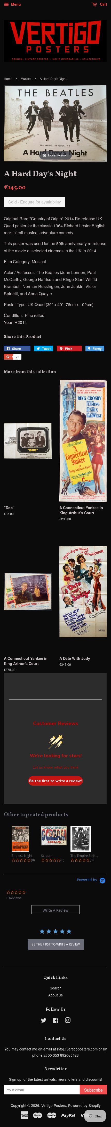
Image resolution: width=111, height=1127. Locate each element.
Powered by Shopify (84, 1105)
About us (55, 994)
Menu (15, 4)
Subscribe (93, 1090)
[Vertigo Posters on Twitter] (43, 1021)
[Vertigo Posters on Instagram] (67, 1021)
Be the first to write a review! (55, 780)
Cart (103, 4)
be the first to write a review (55, 944)
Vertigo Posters (53, 1105)
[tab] (55, 909)
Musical (26, 78)
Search (55, 987)
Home (8, 78)
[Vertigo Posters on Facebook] (56, 1021)
